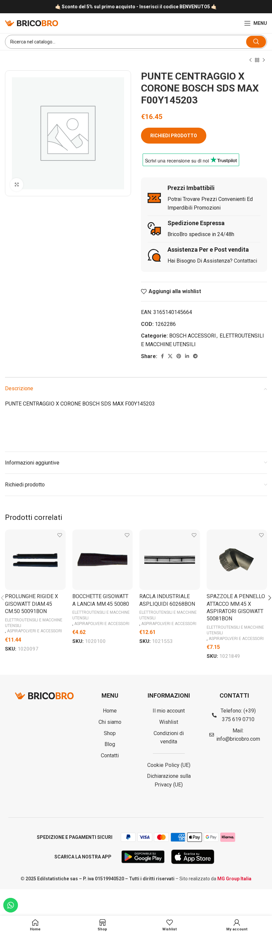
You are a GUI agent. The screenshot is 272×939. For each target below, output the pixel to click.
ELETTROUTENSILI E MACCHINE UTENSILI (33, 623)
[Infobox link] (136, 7)
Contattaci (245, 261)
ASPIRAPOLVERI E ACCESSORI (34, 631)
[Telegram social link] (195, 356)
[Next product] (263, 60)
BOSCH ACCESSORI (192, 336)
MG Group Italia (234, 878)
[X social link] (170, 356)
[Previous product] (250, 60)
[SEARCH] (256, 42)
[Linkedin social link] (187, 356)
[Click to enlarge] (16, 184)
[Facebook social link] (162, 356)
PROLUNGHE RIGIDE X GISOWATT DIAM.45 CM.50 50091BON (31, 603)
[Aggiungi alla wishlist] (60, 535)
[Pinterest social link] (178, 356)
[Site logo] (31, 23)
